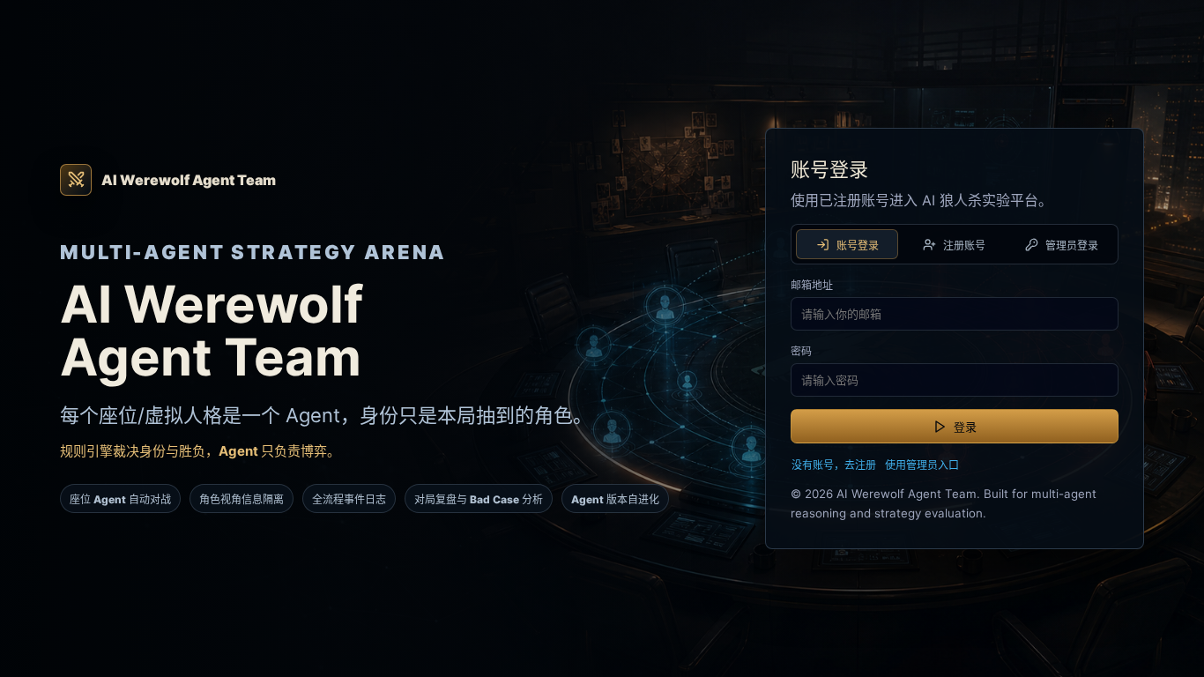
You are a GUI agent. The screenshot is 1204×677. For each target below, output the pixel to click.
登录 (965, 427)
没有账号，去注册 (834, 465)
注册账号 (964, 245)
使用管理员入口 (922, 465)
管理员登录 (1071, 245)
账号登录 (857, 245)
